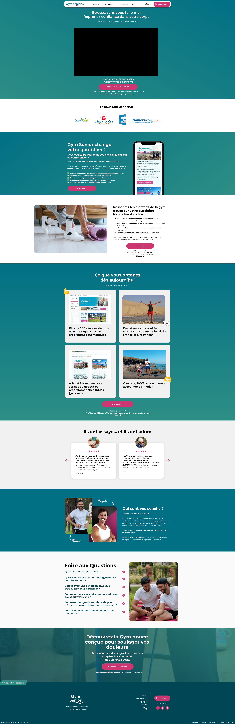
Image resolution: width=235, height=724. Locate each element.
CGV (191, 722)
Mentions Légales (200, 722)
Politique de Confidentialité (219, 722)
